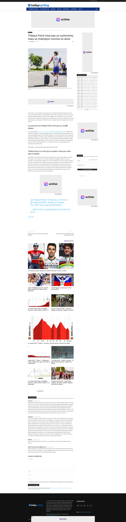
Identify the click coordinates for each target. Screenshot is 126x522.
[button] (96, 9)
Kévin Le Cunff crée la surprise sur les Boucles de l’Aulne (38, 234)
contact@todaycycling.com (52, 515)
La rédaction (31, 41)
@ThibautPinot (39, 200)
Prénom (78, 160)
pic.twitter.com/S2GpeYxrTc (46, 205)
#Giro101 (53, 202)
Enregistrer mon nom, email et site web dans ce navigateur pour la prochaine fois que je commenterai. (51, 481)
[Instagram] (92, 1)
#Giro (61, 202)
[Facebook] (90, 1)
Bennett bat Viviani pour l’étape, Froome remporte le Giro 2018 (65, 234)
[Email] (41, 44)
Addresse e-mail (80, 165)
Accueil (29, 30)
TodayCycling (82, 175)
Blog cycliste (34, 30)
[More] (44, 44)
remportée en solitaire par (52, 131)
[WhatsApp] (38, 44)
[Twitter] (96, 1)
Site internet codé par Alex (84, 512)
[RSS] (94, 1)
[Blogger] (78, 505)
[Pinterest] (35, 44)
